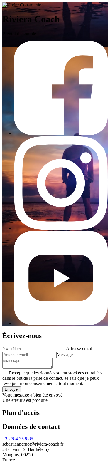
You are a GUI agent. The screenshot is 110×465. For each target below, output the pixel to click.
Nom (7, 348)
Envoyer (12, 389)
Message (65, 354)
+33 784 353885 (17, 438)
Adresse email (79, 348)
